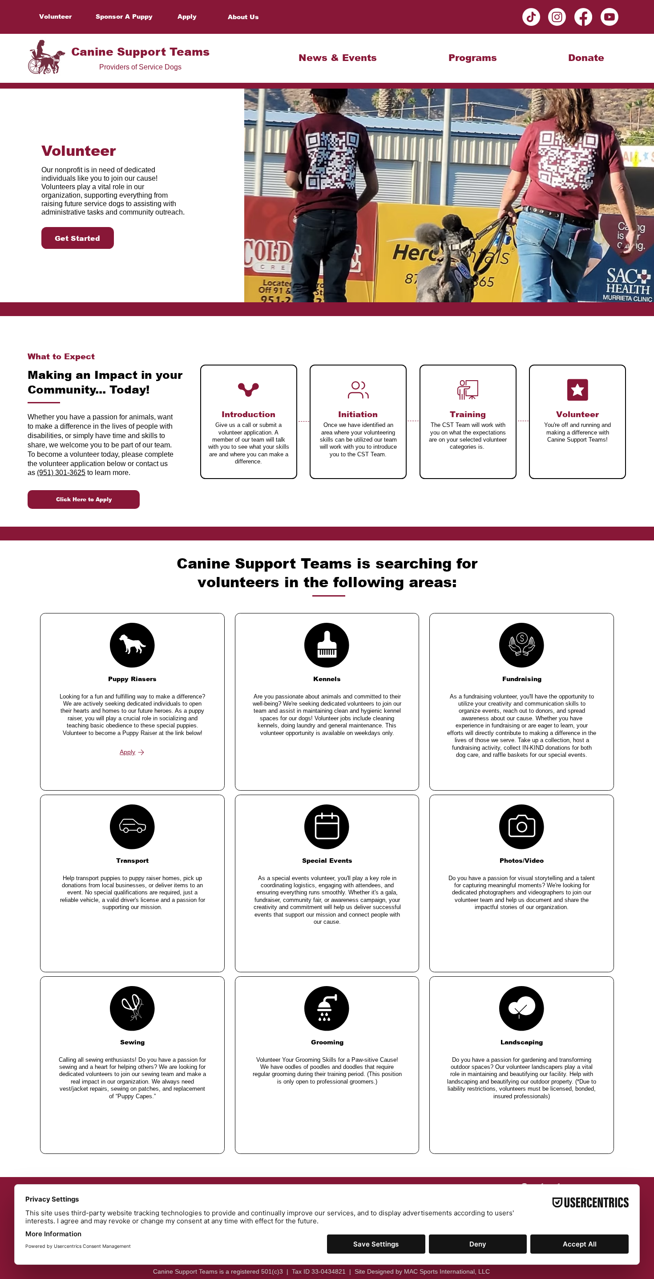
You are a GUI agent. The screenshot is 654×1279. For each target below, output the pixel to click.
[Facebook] (583, 17)
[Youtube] (609, 17)
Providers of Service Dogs (140, 67)
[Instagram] (557, 17)
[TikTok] (531, 17)
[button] (338, 57)
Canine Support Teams (140, 51)
